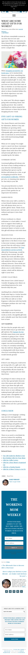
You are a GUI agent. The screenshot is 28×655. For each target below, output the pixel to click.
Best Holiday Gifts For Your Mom (14, 458)
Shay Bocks (7, 651)
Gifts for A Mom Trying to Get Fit (14, 469)
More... (24, 586)
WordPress (21, 652)
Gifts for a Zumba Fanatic (11, 467)
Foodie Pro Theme (18, 649)
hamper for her (18, 332)
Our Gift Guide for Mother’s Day (14, 456)
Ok (14, 8)
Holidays (8, 562)
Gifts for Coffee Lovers (10, 460)
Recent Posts (10, 476)
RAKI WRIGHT (14, 479)
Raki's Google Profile (14, 481)
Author (3, 476)
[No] (26, 5)
